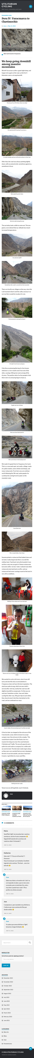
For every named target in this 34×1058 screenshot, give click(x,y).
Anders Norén (12, 1054)
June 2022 (7, 1001)
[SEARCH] (29, 942)
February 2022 (8, 1016)
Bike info (6, 1032)
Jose (4, 26)
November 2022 (8, 982)
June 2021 (7, 1020)
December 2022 (8, 978)
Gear (5, 1040)
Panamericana (7, 15)
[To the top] (30, 1048)
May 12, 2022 (12, 26)
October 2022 (8, 985)
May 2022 (6, 1005)
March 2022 (7, 1012)
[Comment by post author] (4, 875)
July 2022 (6, 997)
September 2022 (8, 989)
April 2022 (7, 1009)
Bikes (5, 1036)
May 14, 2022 (10, 893)
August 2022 (7, 993)
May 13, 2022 (7, 913)
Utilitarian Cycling (9, 5)
